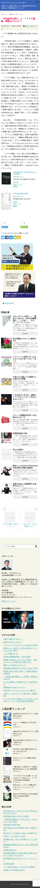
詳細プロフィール (8, 601)
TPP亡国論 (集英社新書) (20, 193)
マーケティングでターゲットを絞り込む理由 (20, 645)
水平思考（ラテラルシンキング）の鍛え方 (19, 690)
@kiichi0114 (9, 303)
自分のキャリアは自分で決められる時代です (20, 833)
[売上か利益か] (6, 454)
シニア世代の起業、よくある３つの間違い (19, 867)
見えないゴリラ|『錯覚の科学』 (25, 758)
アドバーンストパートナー (14, 3)
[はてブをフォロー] (11, 237)
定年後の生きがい (10, 850)
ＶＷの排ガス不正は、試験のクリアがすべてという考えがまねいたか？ (24, 397)
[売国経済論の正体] (6, 437)
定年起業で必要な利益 (11, 825)
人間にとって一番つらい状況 (14, 836)
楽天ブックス (17, 184)
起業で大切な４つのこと (12, 642)
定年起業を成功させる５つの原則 (16, 816)
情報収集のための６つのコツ (14, 687)
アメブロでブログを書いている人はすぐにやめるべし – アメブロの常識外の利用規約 (25, 778)
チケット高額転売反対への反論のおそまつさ (24, 416)
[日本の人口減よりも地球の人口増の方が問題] (6, 381)
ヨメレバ (21, 176)
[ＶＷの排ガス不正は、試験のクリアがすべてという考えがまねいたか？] (6, 399)
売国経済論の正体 (20, 433)
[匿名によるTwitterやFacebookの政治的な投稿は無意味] (6, 470)
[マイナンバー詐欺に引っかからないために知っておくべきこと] (6, 361)
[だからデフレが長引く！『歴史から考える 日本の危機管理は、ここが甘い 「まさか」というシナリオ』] (6, 321)
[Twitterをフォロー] (3, 237)
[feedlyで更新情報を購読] (15, 237)
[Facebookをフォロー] (7, 237)
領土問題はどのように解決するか (24, 340)
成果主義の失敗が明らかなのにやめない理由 (20, 668)
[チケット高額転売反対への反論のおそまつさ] (6, 419)
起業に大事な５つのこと (12, 639)
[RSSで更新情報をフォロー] (19, 237)
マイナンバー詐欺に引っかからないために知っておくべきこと (24, 359)
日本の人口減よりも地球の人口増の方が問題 (24, 378)
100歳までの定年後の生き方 (14, 870)
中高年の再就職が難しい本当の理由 (17, 657)
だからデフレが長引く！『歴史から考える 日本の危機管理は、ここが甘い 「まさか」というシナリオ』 (24, 319)
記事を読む (25, 333)
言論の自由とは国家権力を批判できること (24, 485)
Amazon (15, 182)
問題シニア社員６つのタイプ (14, 665)
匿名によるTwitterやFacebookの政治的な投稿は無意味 (25, 467)
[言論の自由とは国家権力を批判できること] (6, 488)
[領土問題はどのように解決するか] (6, 343)
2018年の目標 (8, 864)
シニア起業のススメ (11, 654)
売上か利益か (18, 450)
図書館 (15, 186)
